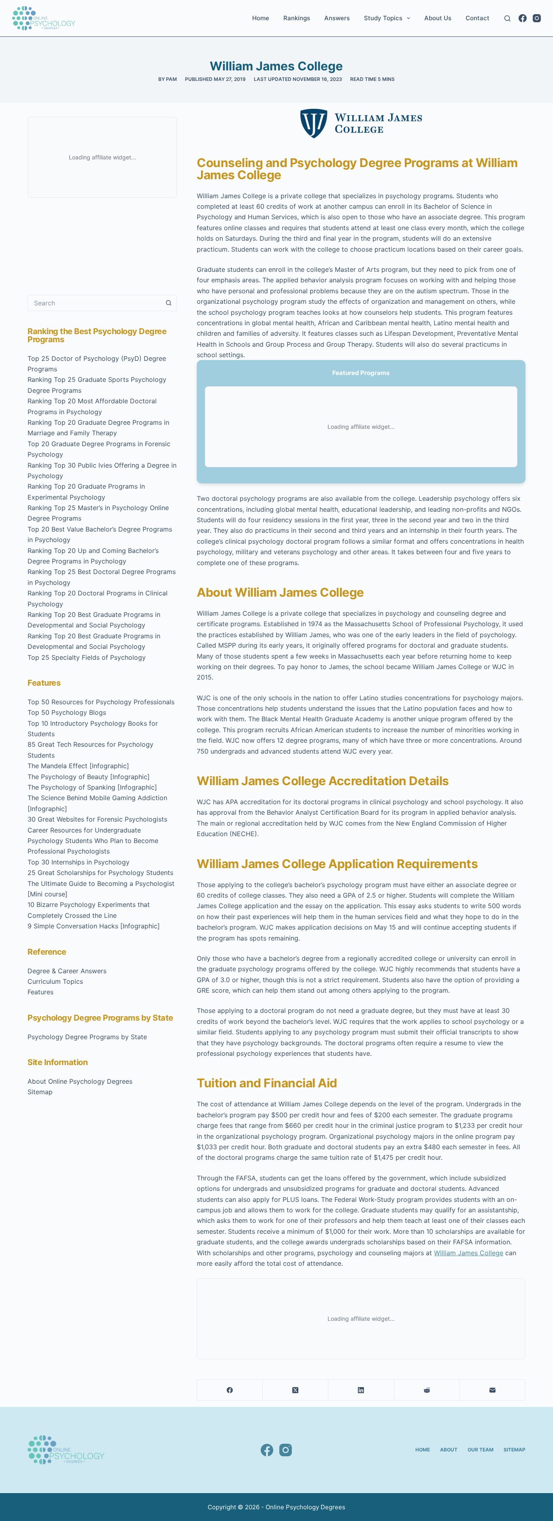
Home (260, 18)
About (448, 1450)
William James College (468, 1253)
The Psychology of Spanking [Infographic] (92, 787)
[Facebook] (523, 18)
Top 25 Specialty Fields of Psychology (87, 657)
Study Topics (383, 18)
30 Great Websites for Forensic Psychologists (97, 819)
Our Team (480, 1450)
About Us (437, 18)
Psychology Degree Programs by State (87, 1037)
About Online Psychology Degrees (80, 1081)
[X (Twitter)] (295, 1390)
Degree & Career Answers (67, 971)
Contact (477, 18)
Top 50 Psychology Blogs (67, 712)
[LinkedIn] (361, 1390)
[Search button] (169, 303)
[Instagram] (537, 18)
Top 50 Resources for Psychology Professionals (101, 702)
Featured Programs (360, 373)
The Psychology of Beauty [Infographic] (89, 777)
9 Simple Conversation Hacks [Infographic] (94, 926)
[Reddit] (427, 1390)
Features (40, 992)
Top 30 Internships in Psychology (79, 862)
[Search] (507, 18)
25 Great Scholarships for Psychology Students (100, 873)
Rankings (296, 18)
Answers (337, 18)
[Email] (492, 1390)
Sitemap (40, 1092)
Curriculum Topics (55, 981)
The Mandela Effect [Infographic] (78, 766)
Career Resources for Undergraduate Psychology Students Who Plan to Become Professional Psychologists (93, 841)
